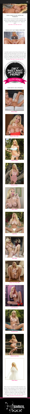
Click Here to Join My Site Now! (15, 24)
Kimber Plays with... (14, 136)
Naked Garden (14, 160)
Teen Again (14, 258)
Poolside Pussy (14, 331)
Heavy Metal (14, 209)
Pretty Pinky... (14, 111)
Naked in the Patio (14, 356)
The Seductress (14, 307)
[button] (14, 37)
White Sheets (14, 380)
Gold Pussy (14, 234)
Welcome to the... (14, 185)
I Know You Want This (14, 282)
